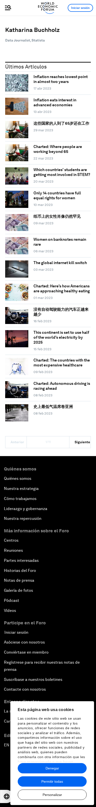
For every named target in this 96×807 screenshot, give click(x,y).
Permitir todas (52, 781)
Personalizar (52, 795)
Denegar (52, 768)
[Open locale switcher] (6, 796)
